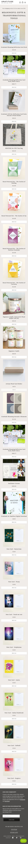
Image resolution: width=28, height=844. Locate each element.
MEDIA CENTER (7, 836)
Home (13, 836)
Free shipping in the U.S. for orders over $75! (14, 8)
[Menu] (25, 2)
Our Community (20, 836)
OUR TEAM (14, 829)
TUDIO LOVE (14, 832)
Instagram (22, 799)
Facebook (7, 801)
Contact (8, 837)
